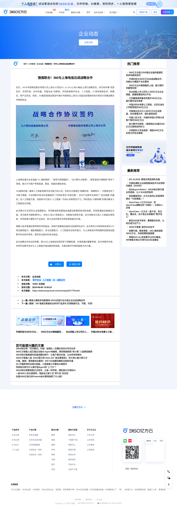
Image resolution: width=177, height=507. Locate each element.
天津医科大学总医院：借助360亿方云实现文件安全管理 (145, 131)
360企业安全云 (47, 489)
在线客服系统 (140, 489)
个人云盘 (15, 449)
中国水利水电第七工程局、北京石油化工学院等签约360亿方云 (145, 106)
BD (120, 489)
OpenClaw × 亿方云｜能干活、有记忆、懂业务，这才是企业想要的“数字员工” (144, 214)
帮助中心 (72, 444)
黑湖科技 (162, 489)
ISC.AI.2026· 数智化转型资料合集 (144, 179)
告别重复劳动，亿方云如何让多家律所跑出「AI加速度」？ (145, 197)
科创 (53, 469)
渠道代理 (72, 449)
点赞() (58, 264)
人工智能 (47, 279)
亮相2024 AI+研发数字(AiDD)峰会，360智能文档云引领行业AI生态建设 (144, 238)
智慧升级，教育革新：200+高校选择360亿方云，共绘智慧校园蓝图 (144, 232)
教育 (53, 434)
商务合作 (72, 454)
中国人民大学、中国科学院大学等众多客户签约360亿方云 (145, 119)
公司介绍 (90, 434)
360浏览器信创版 (97, 489)
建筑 (53, 444)
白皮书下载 (72, 469)
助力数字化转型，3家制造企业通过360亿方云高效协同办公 (145, 125)
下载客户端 (72, 439)
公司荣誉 (90, 444)
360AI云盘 (26, 489)
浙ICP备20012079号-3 (86, 503)
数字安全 (37, 279)
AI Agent (15, 444)
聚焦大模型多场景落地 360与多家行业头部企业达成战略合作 (57, 300)
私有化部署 (33, 434)
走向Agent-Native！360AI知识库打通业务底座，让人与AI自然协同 (145, 191)
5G (53, 279)
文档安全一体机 (35, 449)
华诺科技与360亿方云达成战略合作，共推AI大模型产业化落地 (145, 80)
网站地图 (78, 499)
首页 (25, 64)
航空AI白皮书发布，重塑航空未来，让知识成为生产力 (145, 222)
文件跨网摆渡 (34, 444)
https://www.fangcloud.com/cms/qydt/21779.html (56, 290)
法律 (53, 459)
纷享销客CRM (68, 489)
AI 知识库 (15, 439)
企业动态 (40, 64)
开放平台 (72, 464)
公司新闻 (31, 64)
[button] (167, 11)
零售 (53, 454)
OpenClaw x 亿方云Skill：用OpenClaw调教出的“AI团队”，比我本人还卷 (144, 205)
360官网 (36, 489)
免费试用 (88, 42)
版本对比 (72, 434)
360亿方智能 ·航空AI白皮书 (141, 227)
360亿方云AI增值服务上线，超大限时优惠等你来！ (145, 87)
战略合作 (61, 279)
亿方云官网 (15, 489)
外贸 (53, 449)
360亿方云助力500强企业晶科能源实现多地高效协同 (144, 74)
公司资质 (90, 439)
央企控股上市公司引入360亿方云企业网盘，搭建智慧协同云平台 (145, 93)
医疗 (53, 464)
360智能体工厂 (111, 489)
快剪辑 (58, 489)
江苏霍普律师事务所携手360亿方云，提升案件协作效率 (145, 99)
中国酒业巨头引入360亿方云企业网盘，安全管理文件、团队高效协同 (143, 112)
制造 (53, 439)
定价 (88, 12)
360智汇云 (128, 489)
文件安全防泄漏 (35, 439)
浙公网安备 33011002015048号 (110, 503)
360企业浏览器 (82, 489)
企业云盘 (15, 434)
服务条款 (89, 499)
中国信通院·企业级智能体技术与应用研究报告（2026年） (145, 184)
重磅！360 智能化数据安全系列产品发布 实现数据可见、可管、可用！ (61, 303)
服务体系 (72, 459)
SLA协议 (99, 499)
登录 (155, 12)
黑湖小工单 (151, 489)
